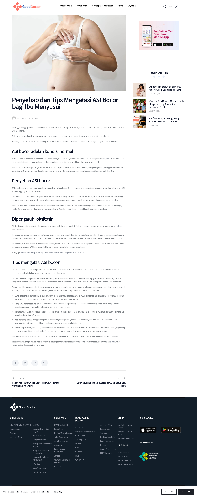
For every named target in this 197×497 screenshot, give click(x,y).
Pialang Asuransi (106, 441)
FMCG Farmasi (106, 453)
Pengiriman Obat (40, 439)
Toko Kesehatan (61, 437)
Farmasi (103, 445)
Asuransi (13, 433)
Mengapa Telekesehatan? (85, 431)
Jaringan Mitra (16, 437)
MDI (77, 455)
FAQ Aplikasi (123, 456)
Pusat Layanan (124, 452)
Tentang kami (80, 439)
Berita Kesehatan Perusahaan (125, 426)
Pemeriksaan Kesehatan (59, 450)
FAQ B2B (36, 464)
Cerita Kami (80, 435)
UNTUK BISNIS (16, 418)
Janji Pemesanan (61, 441)
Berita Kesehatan (61, 466)
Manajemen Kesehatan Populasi (42, 445)
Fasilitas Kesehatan (108, 437)
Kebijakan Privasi (124, 460)
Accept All (186, 492)
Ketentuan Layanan (126, 464)
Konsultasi (58, 429)
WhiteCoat (79, 460)
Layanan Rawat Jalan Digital (41, 430)
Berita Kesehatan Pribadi (125, 433)
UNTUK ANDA (60, 418)
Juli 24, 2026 (153, 125)
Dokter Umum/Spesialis (63, 433)
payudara (106, 158)
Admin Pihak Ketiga (108, 449)
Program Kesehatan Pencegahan (41, 451)
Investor (78, 443)
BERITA (121, 418)
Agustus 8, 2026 (154, 111)
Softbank (79, 451)
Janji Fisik (58, 455)
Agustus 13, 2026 (155, 94)
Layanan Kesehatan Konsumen (41, 458)
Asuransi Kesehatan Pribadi (62, 461)
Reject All (169, 492)
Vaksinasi (58, 445)
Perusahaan (15, 429)
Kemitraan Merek (40, 472)
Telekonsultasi (39, 435)
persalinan (118, 226)
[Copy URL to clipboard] (44, 363)
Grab (77, 447)
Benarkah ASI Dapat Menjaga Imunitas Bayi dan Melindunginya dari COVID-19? (52, 252)
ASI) (60, 127)
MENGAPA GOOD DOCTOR (82, 419)
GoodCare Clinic (39, 468)
